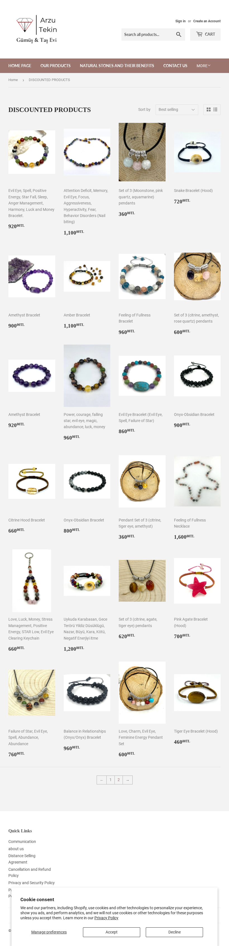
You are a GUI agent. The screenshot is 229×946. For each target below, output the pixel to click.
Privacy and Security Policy (31, 883)
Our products (55, 65)
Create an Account (207, 21)
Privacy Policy (106, 918)
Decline (174, 932)
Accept (112, 932)
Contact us (175, 65)
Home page (19, 65)
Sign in (180, 21)
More (202, 66)
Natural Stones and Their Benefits (117, 65)
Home (13, 80)
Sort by (144, 109)
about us (16, 849)
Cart (209, 34)
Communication (22, 841)
